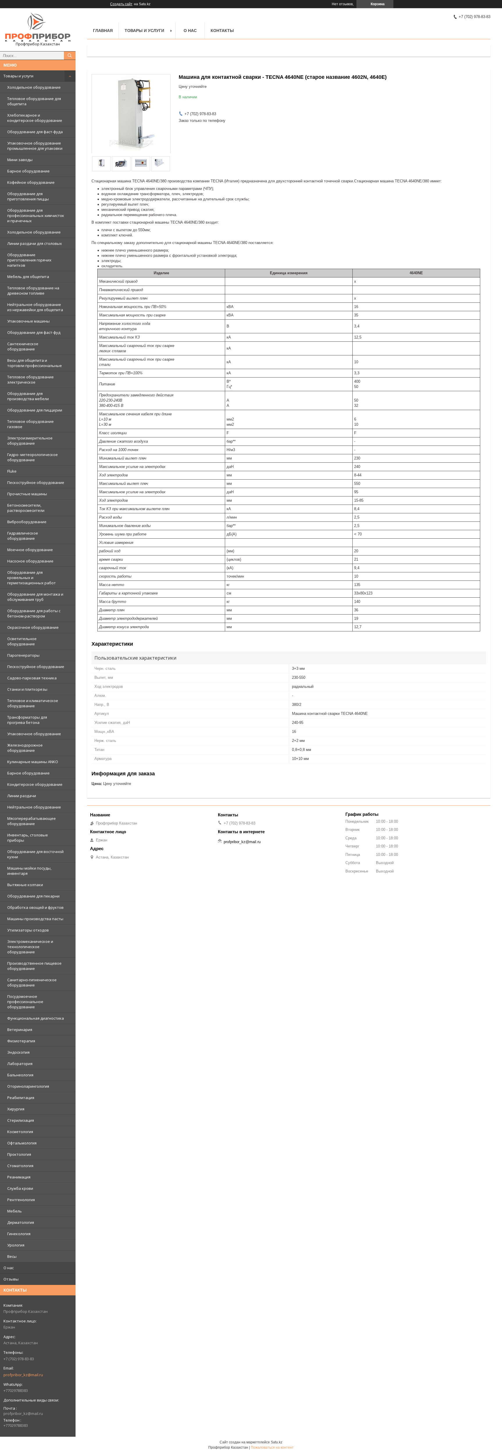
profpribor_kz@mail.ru (23, 1374)
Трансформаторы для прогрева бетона (27, 720)
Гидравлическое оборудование (22, 535)
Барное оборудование (28, 171)
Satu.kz (276, 1442)
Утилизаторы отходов (28, 930)
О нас (8, 1267)
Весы (12, 1256)
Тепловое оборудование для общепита (34, 101)
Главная (103, 30)
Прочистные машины (27, 493)
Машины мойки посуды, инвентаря (29, 871)
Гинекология (19, 1233)
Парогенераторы (23, 655)
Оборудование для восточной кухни (35, 854)
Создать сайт (121, 4)
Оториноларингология (28, 1086)
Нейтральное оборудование (34, 807)
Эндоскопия (18, 1052)
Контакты (222, 30)
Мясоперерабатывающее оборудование (31, 821)
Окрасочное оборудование (33, 627)
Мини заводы (20, 159)
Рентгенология (21, 1199)
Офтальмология (22, 1143)
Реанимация (19, 1177)
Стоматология (20, 1165)
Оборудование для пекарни (33, 896)
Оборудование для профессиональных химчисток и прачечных (35, 215)
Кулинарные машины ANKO (32, 761)
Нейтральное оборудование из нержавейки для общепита (35, 307)
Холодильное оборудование (34, 87)
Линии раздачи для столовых (34, 243)
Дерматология (20, 1222)
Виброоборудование (26, 521)
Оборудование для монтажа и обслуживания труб (35, 597)
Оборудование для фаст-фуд (33, 332)
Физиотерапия (21, 1041)
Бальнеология (20, 1075)
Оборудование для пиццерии (34, 410)
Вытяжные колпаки (25, 884)
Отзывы (11, 1279)
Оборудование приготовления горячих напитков (29, 260)
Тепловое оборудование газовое (30, 424)
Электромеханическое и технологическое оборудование (30, 947)
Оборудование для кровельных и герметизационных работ (31, 577)
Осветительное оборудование (22, 641)
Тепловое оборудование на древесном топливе (33, 290)
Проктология (19, 1154)
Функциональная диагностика (35, 1018)
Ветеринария (19, 1029)
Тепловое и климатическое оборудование (32, 703)
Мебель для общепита (28, 276)
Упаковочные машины (28, 321)
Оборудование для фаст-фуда (35, 131)
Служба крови (20, 1188)
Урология (15, 1245)
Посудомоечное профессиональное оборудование (25, 1001)
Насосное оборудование (30, 561)
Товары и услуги (18, 76)
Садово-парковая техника (32, 678)
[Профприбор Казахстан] (37, 27)
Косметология (20, 1131)
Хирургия (15, 1109)
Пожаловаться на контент (272, 1447)
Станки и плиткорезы (27, 689)
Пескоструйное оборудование (35, 482)
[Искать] (70, 55)
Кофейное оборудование (31, 182)
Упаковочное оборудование (34, 733)
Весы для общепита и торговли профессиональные (34, 363)
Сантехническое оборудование (22, 346)
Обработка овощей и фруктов (35, 907)
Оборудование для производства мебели (28, 396)
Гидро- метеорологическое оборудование (32, 457)
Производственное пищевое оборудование (34, 966)
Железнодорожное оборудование (25, 747)
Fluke (12, 471)
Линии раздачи (21, 795)
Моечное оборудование (30, 549)
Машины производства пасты (35, 918)
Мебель (14, 1211)
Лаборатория (20, 1063)
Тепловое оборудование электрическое (30, 379)
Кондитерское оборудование (34, 784)
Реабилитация (20, 1097)
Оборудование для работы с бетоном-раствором (33, 613)
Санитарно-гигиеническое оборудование (32, 982)
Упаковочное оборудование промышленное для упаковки (34, 145)
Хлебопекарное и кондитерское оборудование (34, 118)
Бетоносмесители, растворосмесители (25, 508)
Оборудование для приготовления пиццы (28, 196)
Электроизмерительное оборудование (30, 440)
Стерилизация (20, 1120)
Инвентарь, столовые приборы (27, 837)
